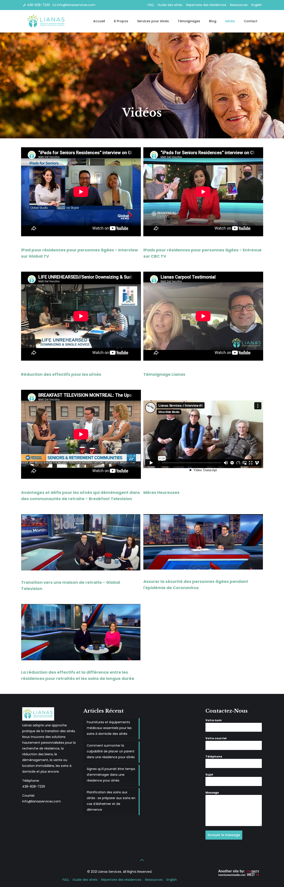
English (256, 5)
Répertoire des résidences (206, 5)
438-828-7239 (38, 5)
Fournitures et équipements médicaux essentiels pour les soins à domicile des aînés (109, 728)
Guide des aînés (170, 5)
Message (212, 792)
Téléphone (213, 756)
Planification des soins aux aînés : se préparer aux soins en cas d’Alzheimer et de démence (111, 801)
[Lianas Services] (46, 21)
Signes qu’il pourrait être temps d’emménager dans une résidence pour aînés (111, 775)
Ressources (239, 5)
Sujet (209, 774)
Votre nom (213, 720)
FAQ (151, 5)
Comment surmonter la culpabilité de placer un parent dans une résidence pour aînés (111, 751)
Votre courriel (216, 738)
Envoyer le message (224, 835)
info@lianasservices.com (76, 5)
